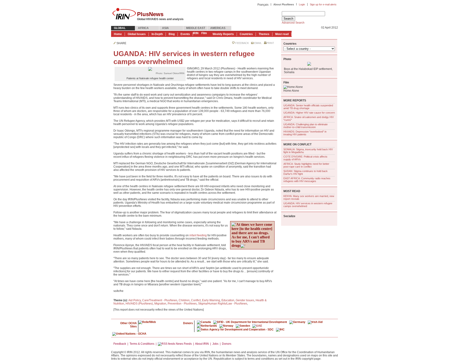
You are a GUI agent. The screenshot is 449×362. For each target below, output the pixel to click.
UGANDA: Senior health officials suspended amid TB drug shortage (308, 107)
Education (227, 300)
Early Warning (211, 300)
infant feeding (198, 235)
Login (302, 4)
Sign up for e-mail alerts (323, 4)
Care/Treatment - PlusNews (159, 300)
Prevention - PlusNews (182, 303)
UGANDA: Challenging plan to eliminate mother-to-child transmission (305, 126)
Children (184, 300)
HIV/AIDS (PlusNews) (139, 303)
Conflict (196, 300)
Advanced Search (293, 22)
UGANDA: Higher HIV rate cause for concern (309, 112)
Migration (160, 303)
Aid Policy (134, 300)
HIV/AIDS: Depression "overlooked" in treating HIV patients (304, 133)
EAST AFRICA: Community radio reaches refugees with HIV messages (306, 180)
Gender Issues (245, 300)
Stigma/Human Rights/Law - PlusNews (222, 303)
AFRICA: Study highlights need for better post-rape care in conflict (306, 165)
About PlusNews (283, 4)
